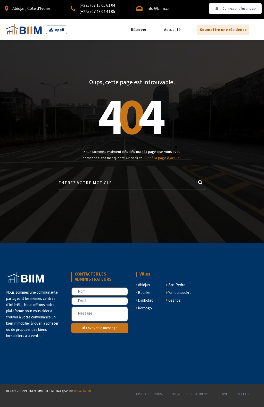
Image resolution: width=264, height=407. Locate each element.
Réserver (138, 30)
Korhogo (144, 308)
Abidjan (143, 285)
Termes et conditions (235, 394)
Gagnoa (174, 300)
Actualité (172, 30)
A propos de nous (149, 394)
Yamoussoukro (180, 292)
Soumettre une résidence (223, 30)
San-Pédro (176, 285)
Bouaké (143, 292)
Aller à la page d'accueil (163, 158)
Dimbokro (145, 300)
